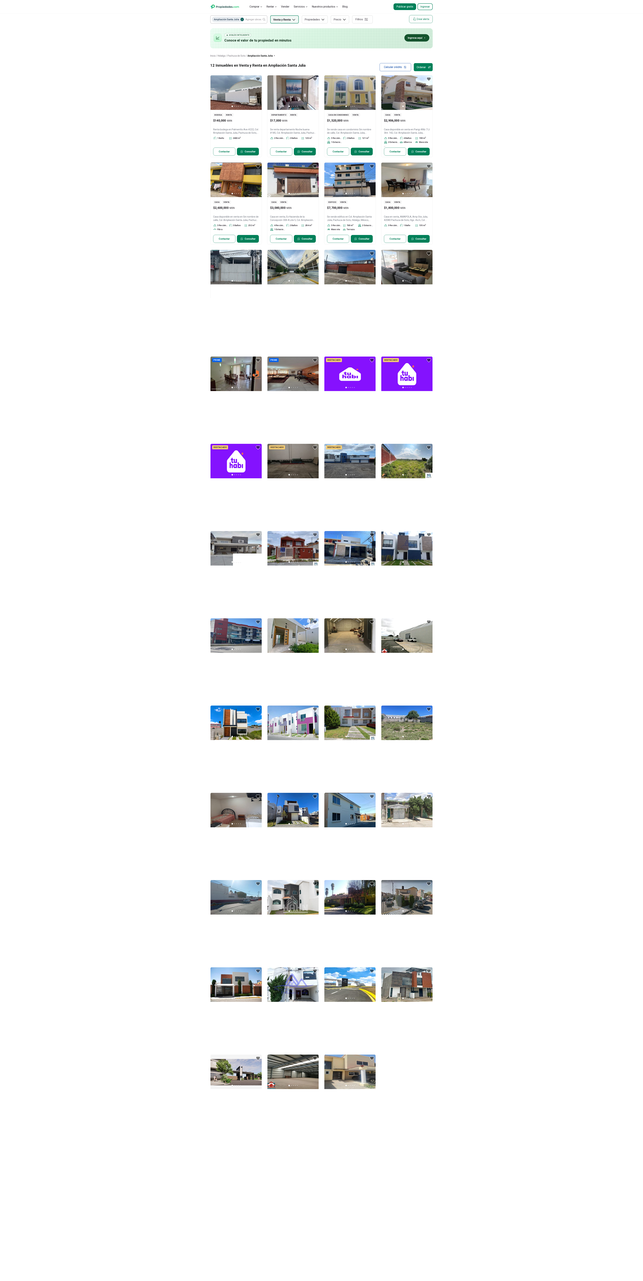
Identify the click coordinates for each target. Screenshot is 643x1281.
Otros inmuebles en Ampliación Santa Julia (231, 1192)
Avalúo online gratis (345, 1241)
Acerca (290, 1234)
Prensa (290, 1241)
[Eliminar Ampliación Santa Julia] (242, 19)
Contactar (224, 151)
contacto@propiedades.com (399, 1242)
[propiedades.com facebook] (420, 1265)
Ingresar (425, 6)
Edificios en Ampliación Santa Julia (285, 1201)
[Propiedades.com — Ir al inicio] (224, 7)
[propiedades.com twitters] (412, 1265)
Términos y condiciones (318, 1265)
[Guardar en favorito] (258, 79)
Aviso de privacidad (345, 1265)
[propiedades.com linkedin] (428, 1265)
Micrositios (340, 1249)
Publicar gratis (404, 6)
